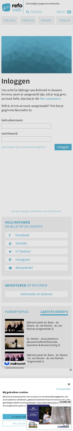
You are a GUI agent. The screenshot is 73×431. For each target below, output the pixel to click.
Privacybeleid (63, 388)
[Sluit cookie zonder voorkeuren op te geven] (69, 384)
